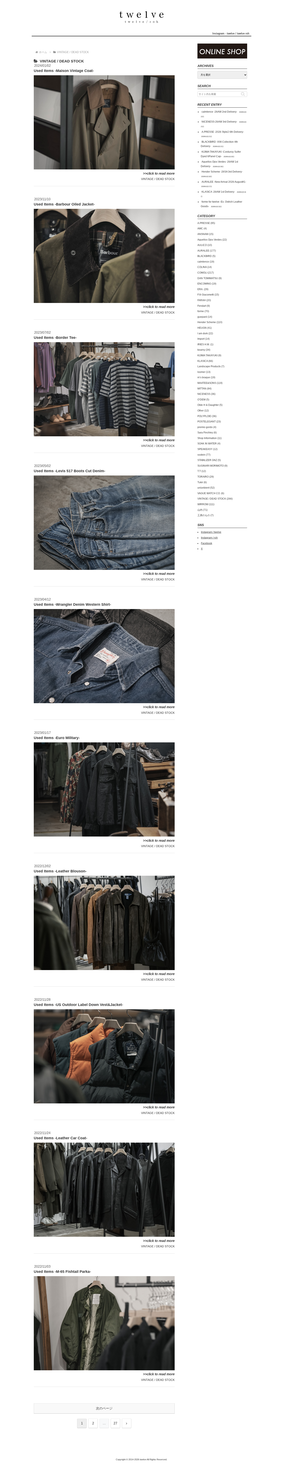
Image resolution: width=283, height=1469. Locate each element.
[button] (243, 94)
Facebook (206, 543)
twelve (231, 33)
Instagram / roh (209, 537)
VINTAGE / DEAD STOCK (158, 179)
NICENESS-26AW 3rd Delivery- (219, 121)
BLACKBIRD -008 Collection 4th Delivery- (219, 144)
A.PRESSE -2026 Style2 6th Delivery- (223, 131)
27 (115, 1423)
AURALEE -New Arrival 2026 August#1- (224, 181)
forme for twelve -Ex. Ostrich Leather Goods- (221, 204)
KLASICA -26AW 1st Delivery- (218, 191)
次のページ (104, 1408)
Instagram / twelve (211, 532)
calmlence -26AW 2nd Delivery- (219, 111)
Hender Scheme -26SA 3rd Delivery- (222, 171)
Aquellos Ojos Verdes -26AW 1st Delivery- (219, 164)
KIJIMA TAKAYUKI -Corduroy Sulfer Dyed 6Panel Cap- (221, 154)
